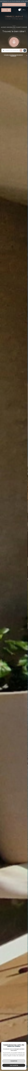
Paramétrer (13, 1061)
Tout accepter (14, 1065)
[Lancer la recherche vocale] (14, 41)
